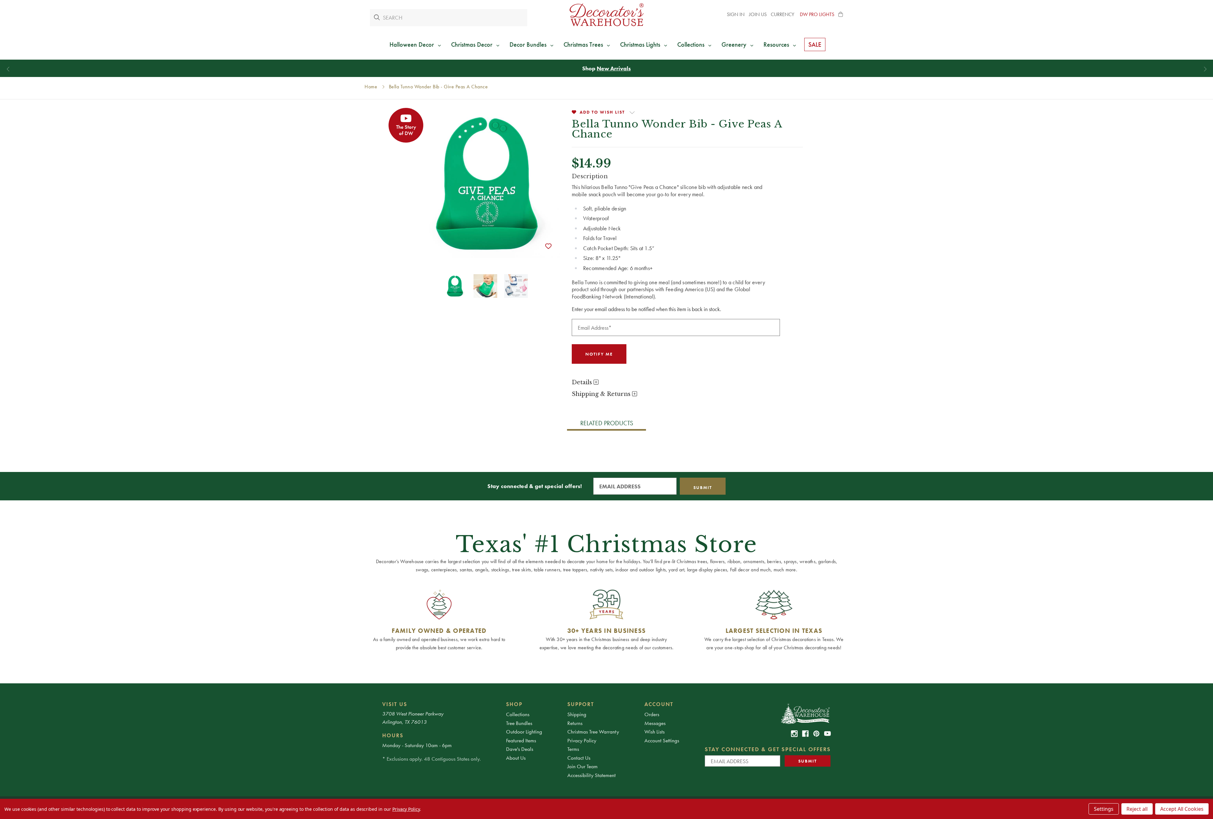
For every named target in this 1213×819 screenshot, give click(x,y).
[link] (794, 733)
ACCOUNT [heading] (658, 704)
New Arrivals (614, 68)
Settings (1103, 808)
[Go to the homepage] (606, 14)
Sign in (736, 14)
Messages (655, 723)
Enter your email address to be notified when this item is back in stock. (646, 309)
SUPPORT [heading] (580, 704)
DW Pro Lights (817, 14)
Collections (517, 714)
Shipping (576, 714)
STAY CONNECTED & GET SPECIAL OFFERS (768, 749)
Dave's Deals (519, 748)
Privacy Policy (581, 740)
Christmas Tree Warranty (593, 731)
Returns (574, 723)
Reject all (1137, 808)
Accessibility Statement (591, 775)
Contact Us (578, 757)
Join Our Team (582, 766)
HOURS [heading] (392, 735)
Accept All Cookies (1182, 808)
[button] (840, 14)
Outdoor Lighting (524, 731)
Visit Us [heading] (394, 704)
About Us (516, 757)
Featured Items (521, 740)
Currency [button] (783, 14)
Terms (573, 748)
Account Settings (661, 740)
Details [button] (583, 382)
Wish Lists (654, 731)
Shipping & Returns (602, 394)
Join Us (758, 14)
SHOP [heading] (514, 704)
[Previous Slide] (8, 69)
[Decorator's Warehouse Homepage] (805, 713)
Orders (651, 714)
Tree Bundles (519, 723)
